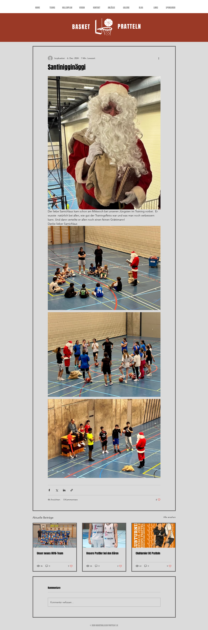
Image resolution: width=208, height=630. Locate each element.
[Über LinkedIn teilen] (64, 490)
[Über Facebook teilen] (49, 490)
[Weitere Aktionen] (158, 58)
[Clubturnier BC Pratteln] (153, 535)
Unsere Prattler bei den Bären (102, 553)
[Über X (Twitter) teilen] (56, 490)
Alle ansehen (169, 517)
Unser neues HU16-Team (50, 553)
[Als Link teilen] (71, 490)
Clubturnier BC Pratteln (148, 553)
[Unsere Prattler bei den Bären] (104, 535)
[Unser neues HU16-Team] (54, 535)
